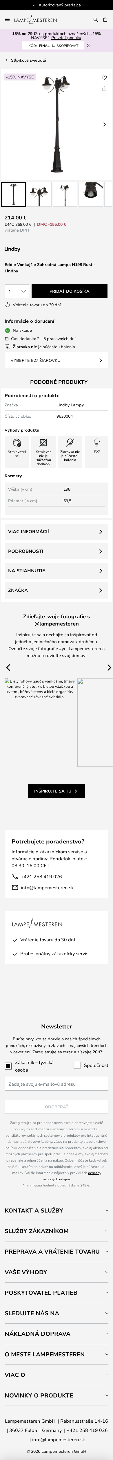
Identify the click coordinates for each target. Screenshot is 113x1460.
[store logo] (39, 19)
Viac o (15, 1375)
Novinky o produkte (39, 1395)
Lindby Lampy (70, 405)
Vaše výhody (26, 1272)
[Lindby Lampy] (35, 249)
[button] (13, 194)
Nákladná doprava (37, 1334)
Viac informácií (28, 531)
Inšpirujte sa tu (53, 791)
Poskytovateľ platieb (41, 1292)
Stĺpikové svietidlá (28, 60)
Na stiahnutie (26, 570)
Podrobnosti (25, 551)
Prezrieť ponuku (66, 37)
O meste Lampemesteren (45, 1354)
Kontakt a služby (34, 1210)
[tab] (56, 1210)
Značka (18, 590)
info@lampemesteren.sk (47, 887)
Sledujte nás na (32, 1313)
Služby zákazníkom (37, 1231)
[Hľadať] (95, 19)
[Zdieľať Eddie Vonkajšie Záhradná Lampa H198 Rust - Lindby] (104, 88)
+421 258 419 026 (41, 876)
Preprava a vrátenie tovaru (52, 1251)
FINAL (53, 45)
